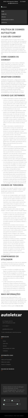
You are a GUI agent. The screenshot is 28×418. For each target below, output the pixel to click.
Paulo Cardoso (20, 415)
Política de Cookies (5, 362)
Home (2, 11)
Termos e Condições (6, 364)
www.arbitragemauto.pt (10, 390)
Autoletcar (10, 415)
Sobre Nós (4, 14)
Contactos (4, 22)
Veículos (3, 17)
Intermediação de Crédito (7, 19)
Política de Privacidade (6, 359)
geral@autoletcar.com (13, 3)
